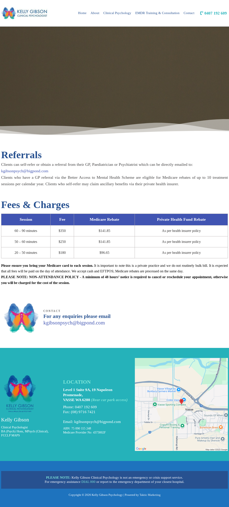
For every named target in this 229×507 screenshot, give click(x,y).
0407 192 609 (86, 407)
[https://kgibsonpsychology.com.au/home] (24, 13)
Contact (189, 13)
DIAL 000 (88, 482)
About (95, 13)
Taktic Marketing (150, 494)
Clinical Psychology (117, 13)
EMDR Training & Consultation (157, 13)
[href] (181, 404)
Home (82, 13)
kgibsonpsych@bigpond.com (24, 171)
